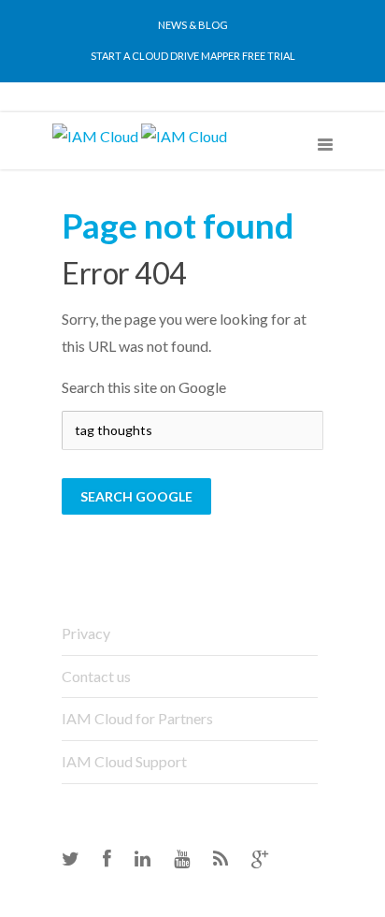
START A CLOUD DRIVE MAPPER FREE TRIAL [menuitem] (193, 56)
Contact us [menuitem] (96, 676)
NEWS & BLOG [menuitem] (193, 25)
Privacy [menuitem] (86, 633)
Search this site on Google (144, 387)
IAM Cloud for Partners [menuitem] (137, 718)
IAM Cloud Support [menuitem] (124, 761)
